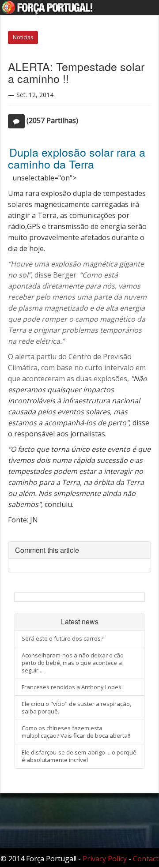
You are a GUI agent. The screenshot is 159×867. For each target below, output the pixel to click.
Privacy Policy (105, 858)
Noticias (23, 37)
